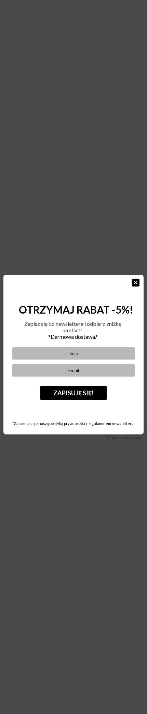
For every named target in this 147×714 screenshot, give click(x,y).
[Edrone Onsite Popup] (73, 357)
